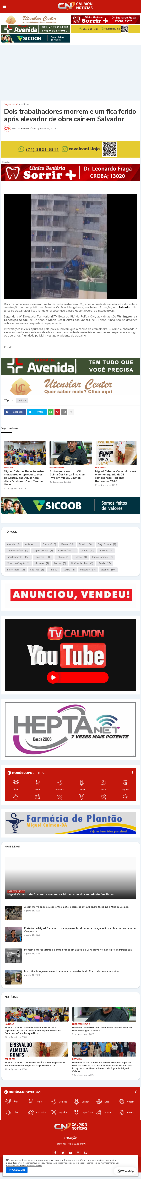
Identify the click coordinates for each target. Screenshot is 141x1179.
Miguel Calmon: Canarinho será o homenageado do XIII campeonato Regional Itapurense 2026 (115, 476)
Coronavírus (66, 550)
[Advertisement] (70, 72)
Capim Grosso (43, 550)
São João (37, 569)
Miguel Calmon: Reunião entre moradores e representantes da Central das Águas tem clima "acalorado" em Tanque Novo (24, 478)
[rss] (86, 1153)
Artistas (31, 544)
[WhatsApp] (50, 412)
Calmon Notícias (17, 550)
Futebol (81, 557)
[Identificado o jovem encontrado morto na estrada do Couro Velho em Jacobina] (13, 977)
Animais (13, 544)
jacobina (108, 569)
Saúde (105, 563)
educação (88, 569)
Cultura (87, 550)
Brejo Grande (107, 544)
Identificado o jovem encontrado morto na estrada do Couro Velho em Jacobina (71, 971)
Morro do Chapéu (18, 563)
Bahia (49, 544)
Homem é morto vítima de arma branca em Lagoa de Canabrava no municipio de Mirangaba (78, 949)
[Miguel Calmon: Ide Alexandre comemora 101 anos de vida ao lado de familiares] (70, 878)
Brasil (85, 544)
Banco (67, 544)
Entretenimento (18, 557)
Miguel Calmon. (102, 557)
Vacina (69, 569)
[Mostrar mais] (71, 412)
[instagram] (78, 1153)
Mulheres (42, 563)
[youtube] (70, 1153)
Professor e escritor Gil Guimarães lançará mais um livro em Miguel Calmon (67, 475)
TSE (53, 569)
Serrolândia (16, 569)
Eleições (106, 550)
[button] (4, 6)
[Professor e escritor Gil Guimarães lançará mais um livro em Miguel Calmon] (71, 453)
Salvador (125, 307)
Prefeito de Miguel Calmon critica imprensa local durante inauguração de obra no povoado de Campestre (79, 930)
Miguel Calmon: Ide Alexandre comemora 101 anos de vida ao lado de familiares (60, 894)
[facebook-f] (55, 1153)
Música (60, 563)
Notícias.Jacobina (82, 563)
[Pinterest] (57, 412)
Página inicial (11, 104)
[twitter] (63, 1153)
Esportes (43, 557)
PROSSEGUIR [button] (17, 1169)
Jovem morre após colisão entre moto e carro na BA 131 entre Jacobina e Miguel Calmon (76, 907)
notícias (25, 104)
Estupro (63, 557)
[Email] (64, 412)
